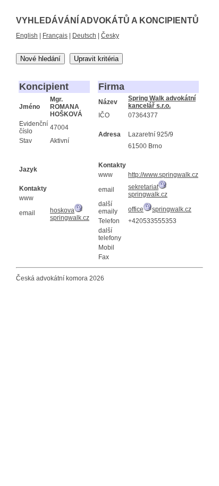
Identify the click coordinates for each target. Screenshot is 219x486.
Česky (110, 35)
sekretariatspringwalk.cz (147, 190)
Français (55, 35)
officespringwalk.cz (159, 209)
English (27, 35)
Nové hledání (40, 59)
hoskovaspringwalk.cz (69, 214)
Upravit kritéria (96, 59)
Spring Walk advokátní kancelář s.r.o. (162, 102)
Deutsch (84, 35)
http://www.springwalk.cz (163, 174)
